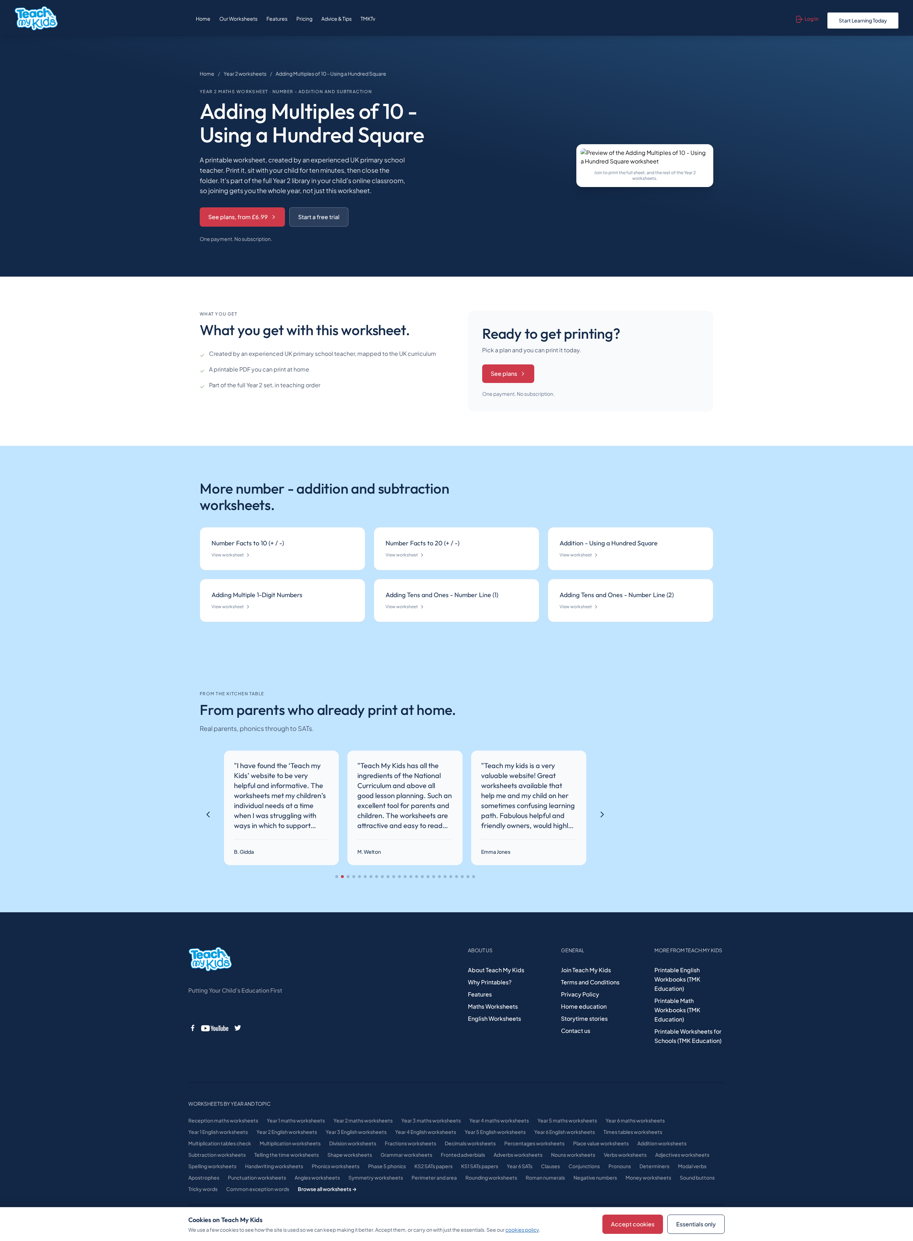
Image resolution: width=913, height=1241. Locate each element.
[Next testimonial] (602, 814)
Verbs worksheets (625, 1154)
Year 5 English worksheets (495, 1132)
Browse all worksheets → (327, 1189)
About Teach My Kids (496, 970)
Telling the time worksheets (286, 1154)
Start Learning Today (863, 20)
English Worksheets (494, 1018)
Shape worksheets (349, 1154)
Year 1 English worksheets (218, 1132)
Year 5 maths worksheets (567, 1120)
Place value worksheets (601, 1143)
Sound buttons (697, 1177)
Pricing (304, 18)
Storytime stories (584, 1018)
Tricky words (203, 1189)
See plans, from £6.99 (238, 217)
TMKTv (368, 18)
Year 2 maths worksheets (363, 1120)
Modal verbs (692, 1166)
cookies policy (522, 1229)
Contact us (575, 1030)
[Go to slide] (336, 876)
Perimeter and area (434, 1177)
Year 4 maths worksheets (499, 1120)
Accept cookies (632, 1224)
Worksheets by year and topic (229, 1103)
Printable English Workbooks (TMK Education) (677, 979)
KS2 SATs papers (433, 1166)
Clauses (550, 1166)
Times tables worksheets (632, 1132)
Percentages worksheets (534, 1143)
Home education (584, 1006)
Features (276, 18)
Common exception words (257, 1189)
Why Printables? (489, 982)
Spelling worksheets (212, 1166)
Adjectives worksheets (682, 1154)
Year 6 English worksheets (564, 1132)
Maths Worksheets (493, 1006)
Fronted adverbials (463, 1154)
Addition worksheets (662, 1143)
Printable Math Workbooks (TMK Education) (677, 1010)
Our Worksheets (238, 18)
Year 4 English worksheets (425, 1132)
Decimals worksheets (470, 1143)
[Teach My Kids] (210, 959)
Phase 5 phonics (387, 1166)
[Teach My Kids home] (36, 18)
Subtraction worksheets (217, 1154)
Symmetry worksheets (375, 1177)
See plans (504, 373)
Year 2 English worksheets (286, 1132)
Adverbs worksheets (518, 1154)
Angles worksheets (317, 1177)
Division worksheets (352, 1143)
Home (203, 18)
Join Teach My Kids (586, 970)
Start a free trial (319, 217)
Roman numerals (545, 1177)
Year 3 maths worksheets (431, 1120)
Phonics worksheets (335, 1166)
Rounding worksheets (491, 1177)
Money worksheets (648, 1177)
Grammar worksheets (406, 1154)
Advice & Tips (336, 18)
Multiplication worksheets (290, 1143)
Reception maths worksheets (223, 1120)
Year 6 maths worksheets (635, 1120)
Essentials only (696, 1224)
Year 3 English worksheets (356, 1132)
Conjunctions (584, 1166)
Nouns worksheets (573, 1154)
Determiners (654, 1166)
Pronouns (619, 1166)
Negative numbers (595, 1177)
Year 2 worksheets (245, 73)
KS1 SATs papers (479, 1166)
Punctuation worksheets (257, 1177)
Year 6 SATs (519, 1166)
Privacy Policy (580, 994)
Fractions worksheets (410, 1143)
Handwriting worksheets (274, 1166)
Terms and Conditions (590, 982)
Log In (811, 18)
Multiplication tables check (219, 1143)
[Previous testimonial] (208, 814)
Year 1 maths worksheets (296, 1120)
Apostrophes (203, 1177)
